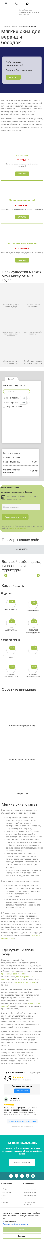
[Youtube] (22, 1176)
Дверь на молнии (14, 407)
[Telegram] (16, 1176)
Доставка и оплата (30, 1192)
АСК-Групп (5, 1189)
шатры (17, 982)
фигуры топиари (29, 982)
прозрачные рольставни (12, 974)
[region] (22, 1224)
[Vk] (11, 1176)
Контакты (5, 1202)
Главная (7, 26)
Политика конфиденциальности (15, 1224)
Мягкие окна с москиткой (22, 200)
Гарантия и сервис (30, 1195)
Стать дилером (6, 1192)
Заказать (13, 77)
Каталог (4, 1199)
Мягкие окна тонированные (22, 243)
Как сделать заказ (30, 1189)
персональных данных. (18, 528)
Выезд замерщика (30, 1199)
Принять (22, 1230)
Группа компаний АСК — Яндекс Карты (22, 1126)
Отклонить (22, 1236)
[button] (16, 3)
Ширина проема (11, 398)
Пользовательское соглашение (30, 1203)
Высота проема (11, 403)
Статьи (4, 1195)
